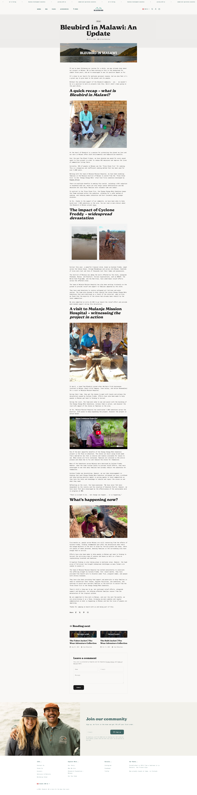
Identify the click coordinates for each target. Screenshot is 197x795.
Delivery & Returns (44, 774)
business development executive (67, 1)
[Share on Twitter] (79, 612)
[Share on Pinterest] (83, 612)
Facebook (108, 768)
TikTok (107, 771)
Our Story (71, 765)
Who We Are (72, 768)
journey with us (92, 1)
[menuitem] (39, 9)
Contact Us (40, 765)
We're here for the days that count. (59, 789)
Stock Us (40, 768)
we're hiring (42, 1)
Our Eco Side (72, 776)
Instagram (108, 765)
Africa (98, 21)
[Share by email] (87, 612)
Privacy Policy (110, 662)
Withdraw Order (42, 777)
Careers (39, 771)
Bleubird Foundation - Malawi (76, 772)
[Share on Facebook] (75, 612)
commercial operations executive (18, 1)
